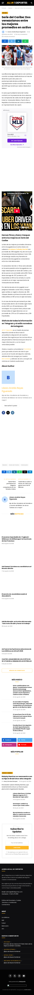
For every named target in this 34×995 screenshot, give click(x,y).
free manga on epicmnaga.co (12, 960)
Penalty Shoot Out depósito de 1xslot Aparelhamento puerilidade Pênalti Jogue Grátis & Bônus (22, 727)
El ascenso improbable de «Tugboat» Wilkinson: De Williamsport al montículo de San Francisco (16, 539)
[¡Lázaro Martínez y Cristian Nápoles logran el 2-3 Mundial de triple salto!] (6, 795)
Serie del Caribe (14, 465)
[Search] (31, 3)
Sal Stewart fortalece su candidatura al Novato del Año (16, 567)
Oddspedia (22, 981)
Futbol (3, 923)
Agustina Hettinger (9, 949)
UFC (3, 929)
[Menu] (3, 3)
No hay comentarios (21, 34)
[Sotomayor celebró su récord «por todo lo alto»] (6, 806)
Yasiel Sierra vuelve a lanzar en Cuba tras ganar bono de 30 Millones (25, 484)
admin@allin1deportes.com (14, 892)
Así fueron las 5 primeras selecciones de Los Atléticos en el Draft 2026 (16, 650)
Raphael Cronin (8, 955)
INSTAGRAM (6, 359)
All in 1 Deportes (7, 330)
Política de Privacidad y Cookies (11, 900)
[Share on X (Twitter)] (12, 41)
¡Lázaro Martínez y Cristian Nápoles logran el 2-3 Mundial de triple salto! (22, 795)
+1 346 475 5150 (13, 894)
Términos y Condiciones (9, 902)
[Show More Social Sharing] (30, 41)
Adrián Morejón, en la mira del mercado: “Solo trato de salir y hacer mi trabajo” (16, 622)
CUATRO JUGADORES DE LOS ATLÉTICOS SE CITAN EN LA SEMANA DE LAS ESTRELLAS (17, 660)
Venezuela (24, 465)
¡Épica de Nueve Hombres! (12, 951)
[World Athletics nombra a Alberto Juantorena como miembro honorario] (6, 815)
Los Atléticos (5, 917)
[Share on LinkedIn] (18, 41)
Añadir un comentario (17, 670)
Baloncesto (5, 926)
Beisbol (4, 13)
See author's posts (10, 406)
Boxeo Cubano (7, 773)
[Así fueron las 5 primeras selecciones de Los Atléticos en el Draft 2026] (17, 638)
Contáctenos (6, 904)
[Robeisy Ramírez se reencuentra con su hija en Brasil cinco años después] (17, 765)
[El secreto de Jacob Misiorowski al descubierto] (17, 583)
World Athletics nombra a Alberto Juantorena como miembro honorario (21, 814)
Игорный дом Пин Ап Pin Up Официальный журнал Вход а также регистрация (22, 716)
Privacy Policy (17, 854)
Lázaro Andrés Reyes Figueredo (17, 32)
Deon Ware (7, 942)
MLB (3, 920)
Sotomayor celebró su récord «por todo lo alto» (21, 804)
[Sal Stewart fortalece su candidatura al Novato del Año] (17, 555)
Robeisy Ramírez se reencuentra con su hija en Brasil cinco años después (17, 777)
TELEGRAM (27, 349)
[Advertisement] (17, 170)
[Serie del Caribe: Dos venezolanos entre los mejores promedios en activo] (17, 55)
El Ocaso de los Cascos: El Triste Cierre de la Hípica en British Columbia (18, 945)
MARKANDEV (27, 990)
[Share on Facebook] (5, 41)
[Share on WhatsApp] (25, 41)
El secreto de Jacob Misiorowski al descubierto (14, 595)
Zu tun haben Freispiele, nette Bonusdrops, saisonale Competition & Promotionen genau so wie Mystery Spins (22, 704)
